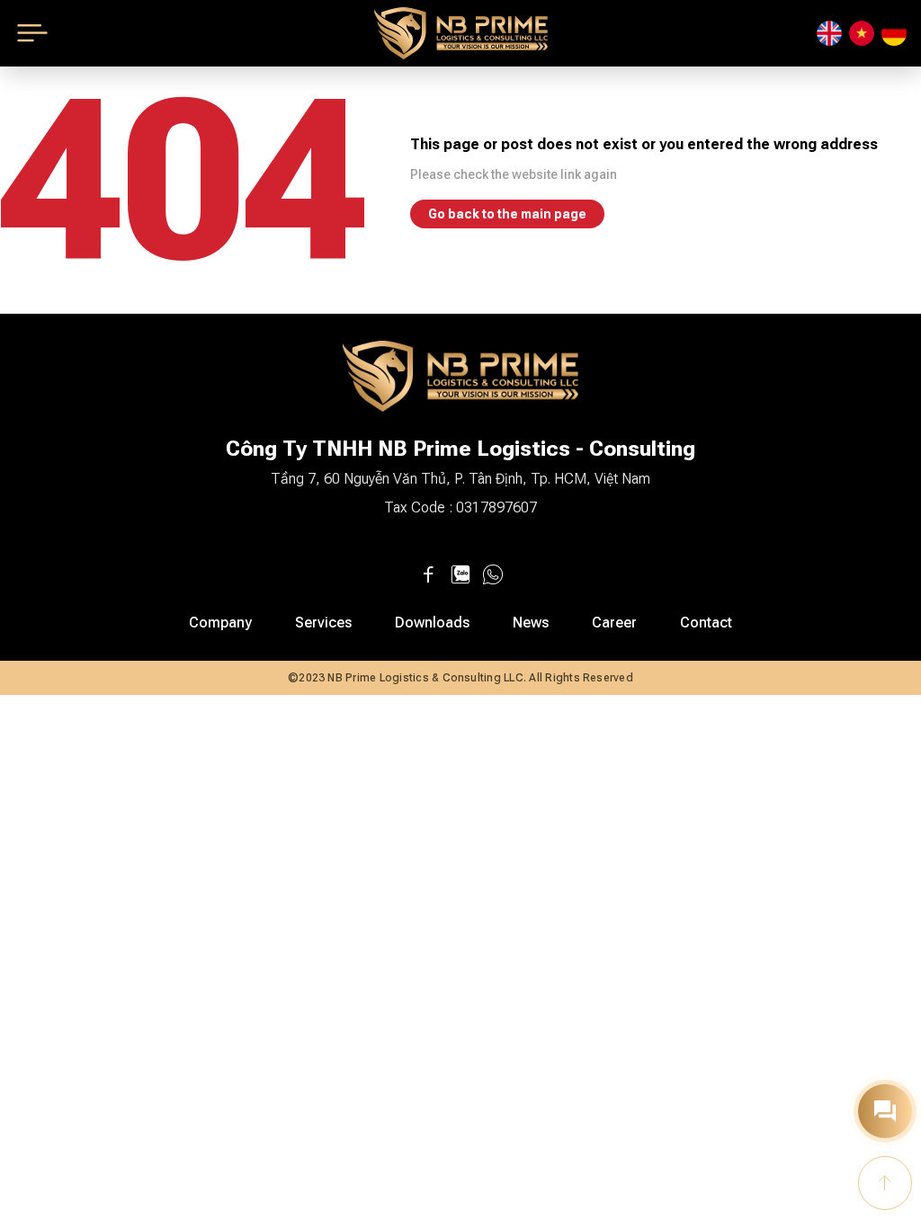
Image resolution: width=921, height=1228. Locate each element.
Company (220, 622)
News (531, 622)
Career (614, 622)
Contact (706, 622)
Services (323, 622)
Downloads (432, 622)
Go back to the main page (507, 214)
